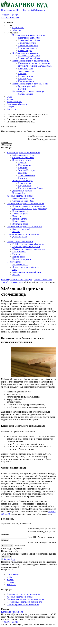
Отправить (6, 145)
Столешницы (24, 183)
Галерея (10, 582)
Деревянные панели (27, 48)
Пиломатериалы (20, 264)
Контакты (11, 584)
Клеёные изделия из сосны (25, 53)
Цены (9, 577)
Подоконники (24, 185)
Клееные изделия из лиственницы (28, 35)
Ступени (22, 162)
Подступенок (24, 165)
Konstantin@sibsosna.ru (34, 10)
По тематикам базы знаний (20, 241)
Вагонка (22, 89)
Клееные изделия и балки (30, 188)
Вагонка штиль (25, 76)
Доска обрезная (25, 94)
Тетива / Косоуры (26, 170)
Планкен (22, 73)
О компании (13, 574)
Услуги (10, 579)
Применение (18, 257)
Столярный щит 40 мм (29, 40)
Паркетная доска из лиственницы (34, 63)
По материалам (14, 262)
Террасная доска (26, 71)
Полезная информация (21, 279)
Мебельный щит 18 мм (29, 38)
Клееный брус (25, 50)
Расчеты (16, 254)
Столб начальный (26, 175)
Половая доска (25, 78)
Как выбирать (19, 251)
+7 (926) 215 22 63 (9, 15)
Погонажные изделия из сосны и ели (30, 83)
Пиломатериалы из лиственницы (28, 91)
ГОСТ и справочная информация (28, 244)
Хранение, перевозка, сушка (26, 246)
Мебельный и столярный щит (26, 272)
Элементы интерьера (28, 45)
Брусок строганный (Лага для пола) (35, 66)
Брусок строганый (27, 86)
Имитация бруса (26, 81)
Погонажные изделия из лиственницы (30, 61)
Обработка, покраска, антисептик (28, 249)
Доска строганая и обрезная (25, 267)
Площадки (23, 168)
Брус (14, 269)
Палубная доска (25, 68)
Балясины (22, 173)
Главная (5, 279)
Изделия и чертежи (21, 259)
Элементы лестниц (27, 43)
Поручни (22, 178)
